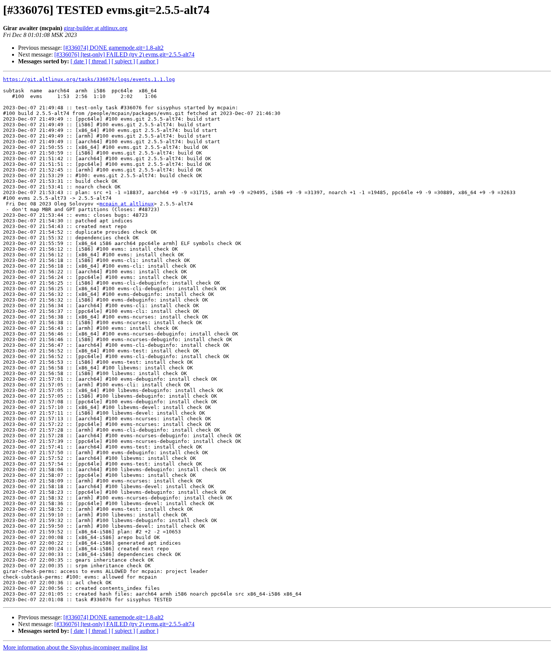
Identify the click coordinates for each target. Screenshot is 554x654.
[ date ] (78, 61)
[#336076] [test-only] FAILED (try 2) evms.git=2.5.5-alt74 (124, 54)
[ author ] (147, 61)
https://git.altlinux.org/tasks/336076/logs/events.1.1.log (89, 79)
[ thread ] (99, 61)
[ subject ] (123, 61)
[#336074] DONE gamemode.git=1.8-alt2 (113, 47)
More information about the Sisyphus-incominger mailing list (75, 647)
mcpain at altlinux (126, 204)
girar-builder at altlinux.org (95, 28)
